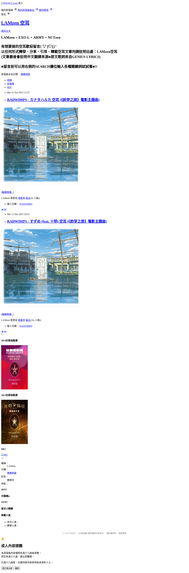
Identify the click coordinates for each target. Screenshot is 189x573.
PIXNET (72, 533)
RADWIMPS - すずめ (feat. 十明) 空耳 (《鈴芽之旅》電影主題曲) (57, 221)
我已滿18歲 (7, 568)
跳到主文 (6, 31)
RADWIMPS (25, 204)
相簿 (9, 80)
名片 (9, 87)
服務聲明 (122, 533)
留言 (28, 198)
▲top (3, 209)
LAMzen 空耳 (15, 23)
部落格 (10, 83)
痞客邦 (21, 198)
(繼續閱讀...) (7, 192)
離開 (17, 568)
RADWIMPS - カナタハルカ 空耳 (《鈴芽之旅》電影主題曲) (53, 100)
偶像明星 (25, 74)
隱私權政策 (111, 533)
